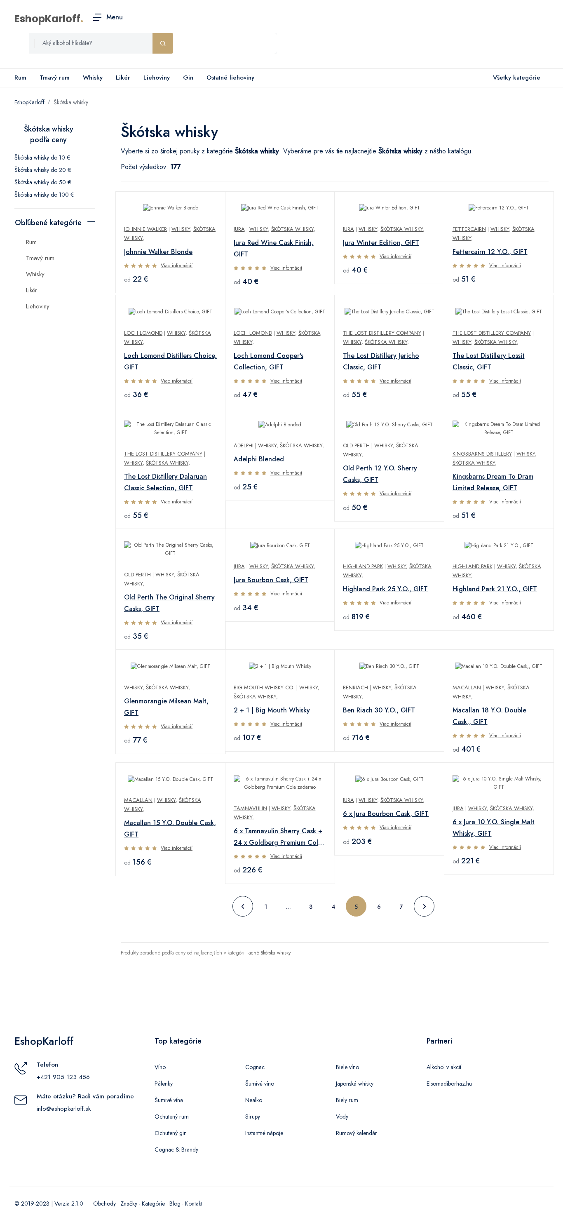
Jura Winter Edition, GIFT (381, 242)
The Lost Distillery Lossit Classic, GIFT (489, 361)
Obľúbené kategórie (48, 222)
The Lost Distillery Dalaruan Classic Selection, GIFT (165, 482)
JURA (239, 229)
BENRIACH (355, 687)
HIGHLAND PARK (363, 566)
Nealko (253, 1100)
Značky (128, 1203)
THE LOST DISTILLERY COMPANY (382, 333)
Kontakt (193, 1203)
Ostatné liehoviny (230, 77)
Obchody (104, 1203)
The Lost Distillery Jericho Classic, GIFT (381, 361)
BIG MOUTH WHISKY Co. (264, 687)
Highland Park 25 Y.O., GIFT (385, 589)
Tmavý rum (55, 77)
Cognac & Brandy (176, 1149)
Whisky (93, 77)
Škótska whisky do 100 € (44, 194)
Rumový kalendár (356, 1133)
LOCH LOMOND (143, 333)
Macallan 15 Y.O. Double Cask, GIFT (170, 828)
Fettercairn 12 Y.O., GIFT (490, 251)
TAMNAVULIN (250, 808)
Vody (342, 1116)
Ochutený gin (171, 1133)
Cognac (255, 1067)
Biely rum (347, 1100)
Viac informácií (176, 265)
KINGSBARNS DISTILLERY (482, 454)
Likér (123, 77)
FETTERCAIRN (469, 229)
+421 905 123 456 (63, 1076)
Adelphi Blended (259, 459)
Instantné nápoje (264, 1133)
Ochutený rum (172, 1116)
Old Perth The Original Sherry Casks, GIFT (169, 603)
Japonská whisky (354, 1083)
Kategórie (153, 1203)
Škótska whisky (71, 102)
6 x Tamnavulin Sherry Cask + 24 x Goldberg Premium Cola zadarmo (278, 837)
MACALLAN (467, 687)
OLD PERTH (356, 445)
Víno (160, 1067)
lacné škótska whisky (269, 953)
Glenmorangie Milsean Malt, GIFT (166, 706)
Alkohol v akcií (444, 1067)
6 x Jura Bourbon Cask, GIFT (386, 813)
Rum (20, 77)
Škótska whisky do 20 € (42, 170)
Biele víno (347, 1067)
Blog (175, 1203)
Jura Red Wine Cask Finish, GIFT (274, 248)
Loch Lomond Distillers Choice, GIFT (170, 361)
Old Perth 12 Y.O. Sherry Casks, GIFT (380, 473)
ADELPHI (243, 445)
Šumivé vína (169, 1100)
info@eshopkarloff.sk (64, 1108)
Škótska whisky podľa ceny (48, 134)
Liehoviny (156, 77)
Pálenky (164, 1083)
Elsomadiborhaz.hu (449, 1083)
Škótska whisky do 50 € (42, 182)
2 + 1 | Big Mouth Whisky (272, 710)
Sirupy (252, 1116)
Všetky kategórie (516, 77)
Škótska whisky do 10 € (42, 157)
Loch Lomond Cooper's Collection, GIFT (268, 361)
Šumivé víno (259, 1083)
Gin (188, 77)
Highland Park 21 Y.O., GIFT (495, 589)
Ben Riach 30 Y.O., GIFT (379, 710)
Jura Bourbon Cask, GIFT (271, 580)
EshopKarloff (47, 19)
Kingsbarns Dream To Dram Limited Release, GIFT (493, 482)
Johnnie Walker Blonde (158, 251)
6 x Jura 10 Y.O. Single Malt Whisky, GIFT (494, 827)
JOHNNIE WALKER (145, 229)
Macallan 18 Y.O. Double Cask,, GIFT (489, 715)
